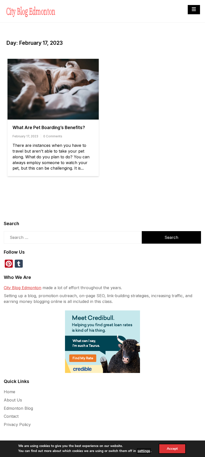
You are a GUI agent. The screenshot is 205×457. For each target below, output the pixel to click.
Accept (172, 448)
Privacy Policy (17, 424)
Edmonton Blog (18, 408)
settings (144, 450)
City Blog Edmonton (22, 287)
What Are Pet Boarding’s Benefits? (48, 127)
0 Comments (52, 136)
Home (9, 391)
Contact (11, 416)
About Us (13, 399)
